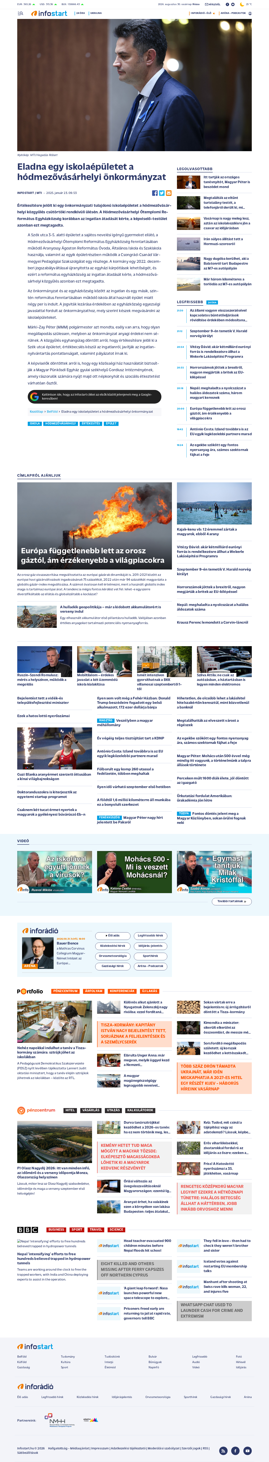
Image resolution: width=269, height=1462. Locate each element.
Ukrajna (96, 13)
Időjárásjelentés (122, 1397)
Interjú (109, 1362)
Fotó (239, 1356)
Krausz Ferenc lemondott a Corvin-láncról (212, 623)
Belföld (52, 412)
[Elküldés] (169, 193)
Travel (96, 1229)
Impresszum (100, 1448)
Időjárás (241, 1367)
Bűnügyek (155, 1362)
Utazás (113, 1110)
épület (111, 423)
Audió (196, 1362)
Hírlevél (240, 1362)
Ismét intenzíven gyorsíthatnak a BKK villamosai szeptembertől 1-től (159, 682)
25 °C (248, 4)
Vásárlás (90, 1110)
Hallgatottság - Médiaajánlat (68, 1448)
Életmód (110, 1367)
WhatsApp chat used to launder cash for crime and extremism (212, 1311)
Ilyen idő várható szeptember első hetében (134, 787)
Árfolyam (93, 991)
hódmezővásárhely (60, 423)
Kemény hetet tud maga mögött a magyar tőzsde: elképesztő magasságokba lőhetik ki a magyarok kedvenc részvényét (130, 1157)
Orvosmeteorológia (158, 1397)
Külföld (21, 1362)
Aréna (248, 1397)
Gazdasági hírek (220, 1397)
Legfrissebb (199, 1356)
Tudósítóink (112, 1356)
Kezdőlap (36, 412)
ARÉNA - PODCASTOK (233, 13)
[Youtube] (247, 1451)
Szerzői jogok (191, 1448)
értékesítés (91, 423)
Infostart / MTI (29, 193)
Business (56, 1229)
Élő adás (114, 935)
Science (116, 1229)
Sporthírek (190, 1397)
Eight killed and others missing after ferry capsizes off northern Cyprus (132, 1270)
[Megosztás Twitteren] (162, 193)
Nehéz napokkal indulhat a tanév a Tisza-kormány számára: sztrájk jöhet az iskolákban (51, 1052)
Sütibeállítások (27, 1453)
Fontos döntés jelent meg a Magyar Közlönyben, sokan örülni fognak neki (211, 818)
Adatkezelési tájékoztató (128, 1448)
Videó (196, 1367)
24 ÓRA (212, 302)
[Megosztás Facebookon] (155, 193)
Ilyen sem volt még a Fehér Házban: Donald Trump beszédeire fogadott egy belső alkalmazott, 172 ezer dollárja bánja (134, 703)
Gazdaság (23, 1367)
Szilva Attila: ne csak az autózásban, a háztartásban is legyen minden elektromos (221, 680)
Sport (77, 1229)
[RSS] (223, 1451)
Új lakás (149, 991)
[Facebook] (235, 1451)
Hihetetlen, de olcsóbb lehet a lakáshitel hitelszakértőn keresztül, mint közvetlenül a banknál (213, 703)
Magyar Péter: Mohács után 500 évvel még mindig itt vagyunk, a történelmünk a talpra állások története (214, 760)
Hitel (70, 1110)
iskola (35, 423)
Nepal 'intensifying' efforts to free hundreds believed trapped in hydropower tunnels (53, 1259)
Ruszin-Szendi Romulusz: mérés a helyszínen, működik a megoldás (42, 680)
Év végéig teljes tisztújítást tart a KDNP (130, 738)
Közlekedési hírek (88, 1397)
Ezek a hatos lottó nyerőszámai (43, 716)
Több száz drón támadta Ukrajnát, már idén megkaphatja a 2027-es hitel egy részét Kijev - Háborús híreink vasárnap (211, 1077)
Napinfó (154, 1367)
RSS (205, 1448)
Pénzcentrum (65, 991)
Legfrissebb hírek (52, 1397)
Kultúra (65, 1362)
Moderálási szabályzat (163, 1448)
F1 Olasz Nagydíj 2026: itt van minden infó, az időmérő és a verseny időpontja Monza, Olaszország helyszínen (53, 1173)
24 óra (80, 13)
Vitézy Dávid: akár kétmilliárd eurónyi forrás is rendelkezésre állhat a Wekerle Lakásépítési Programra (210, 552)
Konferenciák (122, 991)
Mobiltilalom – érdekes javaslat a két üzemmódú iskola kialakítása (97, 680)
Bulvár (153, 1356)
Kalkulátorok (140, 1110)
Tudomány (68, 1356)
